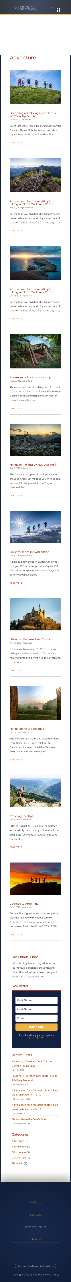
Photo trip (17, 1163)
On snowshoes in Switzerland (29, 552)
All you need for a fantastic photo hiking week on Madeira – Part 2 (32, 202)
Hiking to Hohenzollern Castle (30, 639)
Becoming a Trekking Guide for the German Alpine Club (33, 114)
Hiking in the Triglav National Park (33, 464)
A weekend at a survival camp (30, 377)
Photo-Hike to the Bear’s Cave (29, 1119)
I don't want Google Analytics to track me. (35, 1266)
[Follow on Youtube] (38, 1247)
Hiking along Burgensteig (27, 729)
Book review (19, 1146)
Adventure (26, 119)
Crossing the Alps (21, 816)
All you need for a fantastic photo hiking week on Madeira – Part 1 (32, 290)
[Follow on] (44, 1248)
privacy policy (36, 1037)
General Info (19, 1157)
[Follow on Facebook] (27, 1247)
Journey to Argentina (24, 903)
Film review (19, 1152)
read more (16, 142)
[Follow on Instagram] (33, 1247)
